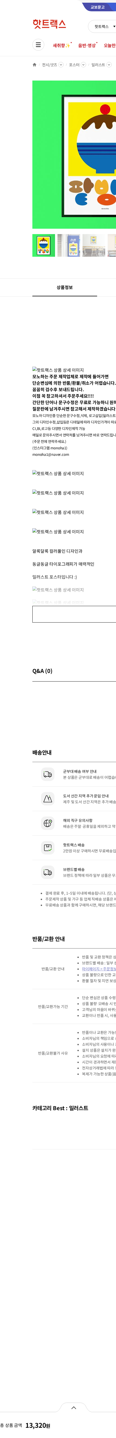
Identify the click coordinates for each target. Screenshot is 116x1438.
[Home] (34, 64)
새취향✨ (61, 45)
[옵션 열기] (73, 1407)
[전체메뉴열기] (38, 45)
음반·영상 (86, 45)
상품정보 (65, 287)
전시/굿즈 (49, 64)
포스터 (74, 64)
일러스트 (98, 64)
